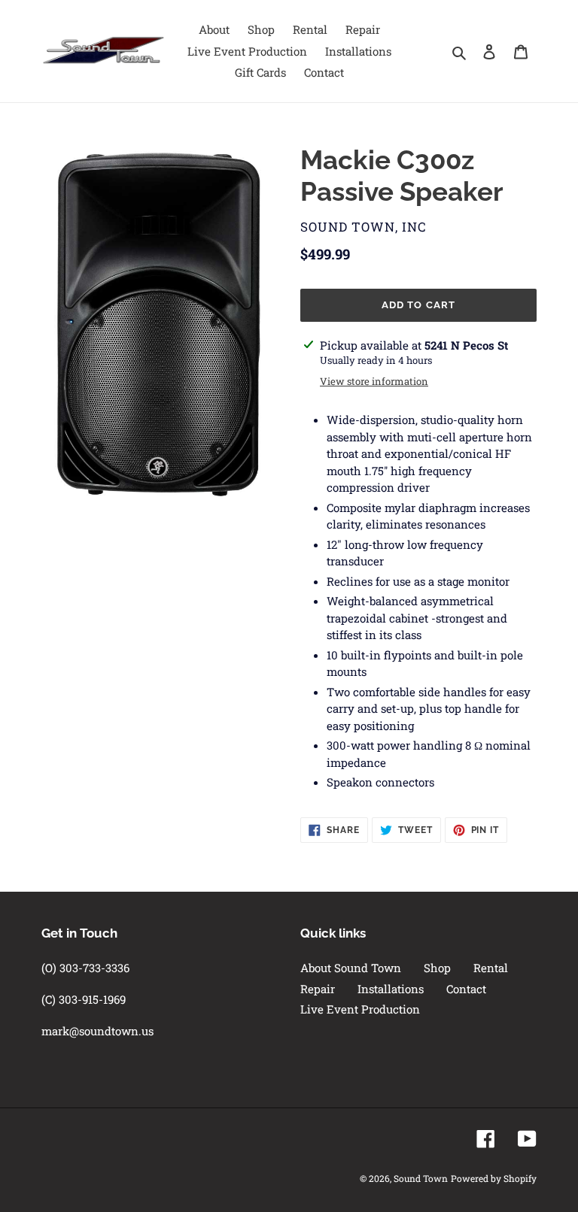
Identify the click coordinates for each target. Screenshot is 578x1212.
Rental (490, 967)
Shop (437, 967)
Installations (390, 988)
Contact (466, 988)
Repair (317, 988)
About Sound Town (350, 967)
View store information (374, 381)
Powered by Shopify (494, 1178)
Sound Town (421, 1178)
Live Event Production (360, 1009)
